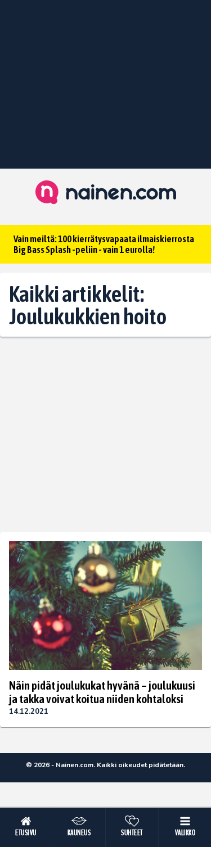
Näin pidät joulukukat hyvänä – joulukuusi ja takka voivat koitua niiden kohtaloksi (102, 691)
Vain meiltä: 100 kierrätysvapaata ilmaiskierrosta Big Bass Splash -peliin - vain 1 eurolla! (104, 244)
